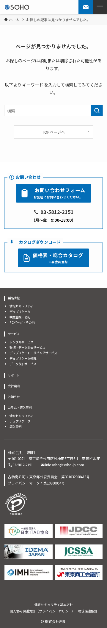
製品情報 (14, 298)
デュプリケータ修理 (23, 358)
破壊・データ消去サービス (27, 347)
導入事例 (15, 426)
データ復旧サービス (23, 364)
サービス (14, 333)
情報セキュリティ (21, 306)
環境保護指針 (87, 611)
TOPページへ (53, 132)
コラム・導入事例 (20, 407)
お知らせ (14, 396)
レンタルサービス (21, 342)
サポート (14, 375)
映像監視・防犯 (20, 317)
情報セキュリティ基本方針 (53, 604)
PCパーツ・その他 (22, 322)
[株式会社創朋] (17, 7)
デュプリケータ (20, 311)
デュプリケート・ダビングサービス (33, 353)
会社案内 (14, 386)
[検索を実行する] (97, 111)
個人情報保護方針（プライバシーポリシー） (42, 611)
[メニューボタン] (100, 7)
